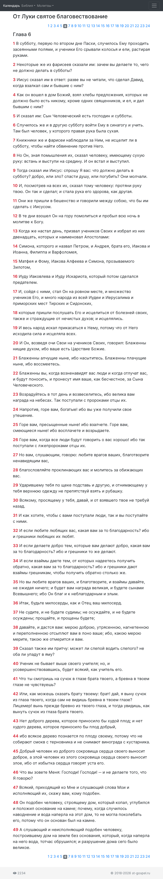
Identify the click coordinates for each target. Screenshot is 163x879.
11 (83, 26)
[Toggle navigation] (154, 6)
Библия (27, 6)
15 (103, 26)
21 (132, 26)
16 (108, 26)
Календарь (11, 6)
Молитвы (44, 6)
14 (98, 26)
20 (127, 26)
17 (112, 26)
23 (142, 26)
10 (79, 26)
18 (117, 26)
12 (88, 26)
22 (137, 26)
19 (122, 26)
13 (93, 26)
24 (148, 26)
